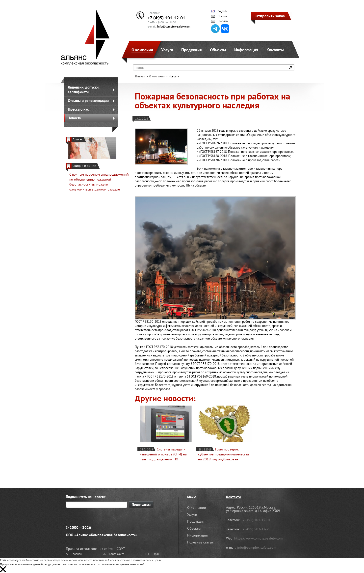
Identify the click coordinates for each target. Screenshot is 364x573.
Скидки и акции (84, 166)
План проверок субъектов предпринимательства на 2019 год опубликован (223, 454)
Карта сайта (116, 554)
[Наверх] (348, 557)
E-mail (156, 554)
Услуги (167, 50)
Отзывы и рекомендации (88, 100)
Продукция (191, 50)
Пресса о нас (78, 109)
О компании (142, 50)
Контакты (275, 50)
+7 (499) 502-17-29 (255, 529)
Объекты (218, 50)
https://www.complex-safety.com (258, 538)
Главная (140, 76)
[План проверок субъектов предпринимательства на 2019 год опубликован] (225, 424)
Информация (246, 50)
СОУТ (121, 548)
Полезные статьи (200, 542)
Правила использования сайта (89, 548)
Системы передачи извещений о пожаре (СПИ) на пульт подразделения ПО (163, 454)
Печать (222, 16)
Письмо (223, 21)
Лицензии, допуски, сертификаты (84, 89)
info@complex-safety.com (173, 26)
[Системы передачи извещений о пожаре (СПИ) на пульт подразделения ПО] (166, 424)
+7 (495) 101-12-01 (166, 18)
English (222, 11)
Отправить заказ (270, 15)
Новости (74, 118)
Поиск (140, 67)
